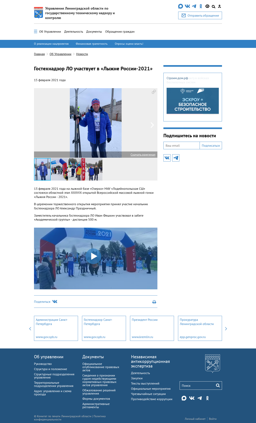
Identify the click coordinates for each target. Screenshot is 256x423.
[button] (154, 92)
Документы (94, 31)
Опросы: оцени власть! (129, 43)
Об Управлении (50, 31)
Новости (82, 54)
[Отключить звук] (149, 286)
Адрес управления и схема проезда (52, 392)
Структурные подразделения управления (54, 375)
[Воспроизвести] (36, 286)
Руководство (43, 364)
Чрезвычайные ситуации (148, 394)
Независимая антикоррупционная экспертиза (150, 361)
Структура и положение (50, 369)
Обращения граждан (120, 31)
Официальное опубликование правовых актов (100, 367)
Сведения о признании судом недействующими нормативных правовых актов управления (99, 380)
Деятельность (73, 31)
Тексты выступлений (145, 383)
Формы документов (96, 399)
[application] (95, 258)
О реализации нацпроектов (51, 43)
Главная (39, 54)
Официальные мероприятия (151, 389)
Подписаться (211, 145)
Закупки (137, 378)
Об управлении (48, 356)
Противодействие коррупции (151, 399)
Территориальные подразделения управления (53, 384)
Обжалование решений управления (99, 391)
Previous (30, 328)
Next (226, 328)
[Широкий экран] (154, 286)
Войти (213, 419)
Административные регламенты (96, 405)
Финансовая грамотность (92, 43)
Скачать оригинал (143, 154)
